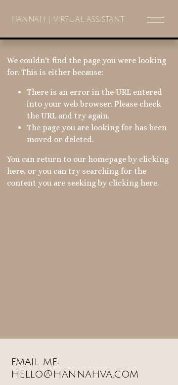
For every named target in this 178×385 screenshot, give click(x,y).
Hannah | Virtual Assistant (68, 19)
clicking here (133, 183)
